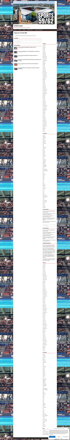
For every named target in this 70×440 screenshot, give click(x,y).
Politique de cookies (57, 438)
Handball (44, 162)
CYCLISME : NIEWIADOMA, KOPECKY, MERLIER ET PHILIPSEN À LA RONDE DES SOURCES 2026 (28, 68)
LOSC (43, 399)
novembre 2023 (45, 90)
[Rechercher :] (28, 42)
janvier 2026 (44, 55)
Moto (43, 182)
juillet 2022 (44, 112)
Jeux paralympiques (45, 170)
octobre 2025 (44, 59)
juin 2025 (44, 64)
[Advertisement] (49, 37)
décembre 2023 (45, 308)
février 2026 (44, 53)
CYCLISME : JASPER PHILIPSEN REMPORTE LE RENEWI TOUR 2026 (27, 47)
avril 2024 (44, 83)
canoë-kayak (44, 147)
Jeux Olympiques (45, 169)
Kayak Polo (44, 174)
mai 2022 (44, 114)
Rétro (43, 192)
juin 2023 (44, 97)
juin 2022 (44, 113)
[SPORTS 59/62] (34, 23)
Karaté (43, 173)
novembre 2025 (45, 57)
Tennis (43, 418)
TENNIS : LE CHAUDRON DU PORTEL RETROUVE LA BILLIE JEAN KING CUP (28, 63)
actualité (44, 135)
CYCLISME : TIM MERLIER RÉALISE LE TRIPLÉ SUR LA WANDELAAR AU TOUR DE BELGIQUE (48, 256)
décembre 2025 (45, 56)
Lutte (43, 181)
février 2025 (44, 289)
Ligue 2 (44, 178)
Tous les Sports (45, 201)
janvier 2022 (44, 120)
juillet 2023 (44, 95)
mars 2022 (44, 117)
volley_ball (44, 205)
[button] (68, 428)
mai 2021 (44, 131)
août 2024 (44, 78)
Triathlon (44, 203)
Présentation (44, 188)
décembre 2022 (45, 105)
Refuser (59, 436)
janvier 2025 (44, 71)
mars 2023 (44, 101)
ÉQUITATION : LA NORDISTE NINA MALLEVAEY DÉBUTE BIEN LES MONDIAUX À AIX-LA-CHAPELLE (29, 60)
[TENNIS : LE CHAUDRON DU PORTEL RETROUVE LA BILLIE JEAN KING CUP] (15, 65)
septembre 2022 (45, 109)
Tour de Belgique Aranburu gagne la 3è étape (49, 251)
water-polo (44, 207)
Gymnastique (44, 159)
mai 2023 (44, 98)
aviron (43, 139)
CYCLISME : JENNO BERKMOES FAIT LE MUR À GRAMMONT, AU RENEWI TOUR (28, 51)
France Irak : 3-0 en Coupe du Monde (47, 248)
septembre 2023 (45, 93)
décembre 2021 (45, 121)
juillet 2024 (44, 79)
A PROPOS (61, 438)
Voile (43, 204)
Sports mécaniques (45, 196)
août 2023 (44, 94)
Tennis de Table (45, 200)
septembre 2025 (45, 60)
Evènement (44, 155)
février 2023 (44, 102)
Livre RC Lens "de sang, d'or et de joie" (48, 245)
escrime (44, 154)
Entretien (44, 151)
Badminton (44, 140)
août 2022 (44, 110)
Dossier (44, 150)
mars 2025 (44, 68)
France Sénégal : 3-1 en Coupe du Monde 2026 (49, 258)
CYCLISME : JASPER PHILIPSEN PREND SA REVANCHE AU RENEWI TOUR (27, 55)
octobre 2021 (44, 124)
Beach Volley (44, 143)
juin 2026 (44, 48)
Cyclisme (44, 148)
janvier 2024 (44, 87)
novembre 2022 (45, 106)
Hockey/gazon (44, 165)
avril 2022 (44, 116)
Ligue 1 (44, 177)
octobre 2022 (44, 327)
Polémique (44, 185)
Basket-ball (44, 361)
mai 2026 (44, 49)
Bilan (43, 144)
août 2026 (44, 45)
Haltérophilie (44, 380)
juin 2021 (44, 129)
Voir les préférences (65, 436)
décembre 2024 (45, 72)
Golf (43, 158)
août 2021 (44, 346)
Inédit (43, 167)
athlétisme (44, 136)
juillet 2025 (44, 63)
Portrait (44, 186)
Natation (44, 184)
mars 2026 (44, 52)
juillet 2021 (44, 128)
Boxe (43, 146)
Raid (43, 189)
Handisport (44, 163)
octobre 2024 (44, 75)
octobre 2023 (44, 91)
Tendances (44, 197)
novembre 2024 (45, 74)
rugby (43, 193)
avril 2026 (44, 270)
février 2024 (44, 86)
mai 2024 (44, 82)
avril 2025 (44, 67)
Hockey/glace (44, 166)
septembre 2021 (45, 125)
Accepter (52, 436)
